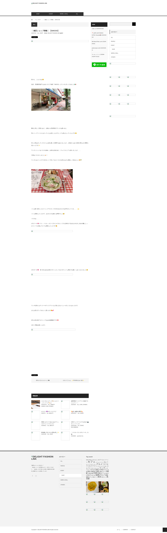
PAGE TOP (165, 530)
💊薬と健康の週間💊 (77, 411)
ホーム (118, 529)
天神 (95, 473)
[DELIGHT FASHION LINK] (39, 3)
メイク (97, 468)
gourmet (79, 436)
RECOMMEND (74, 427)
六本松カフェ (103, 469)
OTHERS (51, 406)
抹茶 (106, 473)
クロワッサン (93, 464)
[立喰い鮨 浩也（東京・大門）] (97, 496)
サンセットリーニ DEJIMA (98, 54)
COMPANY (125, 529)
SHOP (37, 14)
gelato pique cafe (96, 48)
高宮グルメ (103, 477)
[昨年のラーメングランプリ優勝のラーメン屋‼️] (114, 98)
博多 (88, 471)
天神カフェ (101, 473)
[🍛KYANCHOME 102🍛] (122, 80)
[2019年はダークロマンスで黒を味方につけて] (89, 496)
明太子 (89, 475)
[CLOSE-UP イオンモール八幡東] (89, 512)
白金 (94, 475)
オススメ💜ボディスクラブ (48, 411)
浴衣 (92, 475)
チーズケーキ (99, 466)
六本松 (96, 470)
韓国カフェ (94, 477)
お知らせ (94, 28)
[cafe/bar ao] (89, 504)
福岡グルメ (100, 475)
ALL (77, 14)
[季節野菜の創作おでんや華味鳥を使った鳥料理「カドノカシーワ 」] (122, 89)
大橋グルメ (102, 471)
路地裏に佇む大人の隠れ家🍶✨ (50, 432)
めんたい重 (97, 459)
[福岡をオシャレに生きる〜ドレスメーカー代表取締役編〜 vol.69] (105, 504)
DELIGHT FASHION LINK (43, 529)
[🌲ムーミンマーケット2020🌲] (97, 504)
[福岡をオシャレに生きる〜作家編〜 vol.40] (131, 107)
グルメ (99, 464)
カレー (106, 462)
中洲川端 (92, 469)
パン (89, 468)
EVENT (51, 14)
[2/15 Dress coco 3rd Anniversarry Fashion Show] (122, 107)
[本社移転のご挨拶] (105, 496)
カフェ (91, 461)
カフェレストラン (99, 462)
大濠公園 (90, 473)
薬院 (106, 475)
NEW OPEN (88, 459)
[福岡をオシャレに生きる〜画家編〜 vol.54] (131, 89)
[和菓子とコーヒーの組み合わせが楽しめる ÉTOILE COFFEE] (97, 512)
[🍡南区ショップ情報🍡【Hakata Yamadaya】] (131, 98)
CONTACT (133, 529)
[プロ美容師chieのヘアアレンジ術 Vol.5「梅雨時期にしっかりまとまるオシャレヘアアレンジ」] (114, 89)
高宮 (99, 477)
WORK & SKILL (64, 14)
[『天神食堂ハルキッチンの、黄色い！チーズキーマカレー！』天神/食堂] (97, 487)
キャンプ (88, 464)
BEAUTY (51, 413)
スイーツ (92, 466)
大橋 (97, 471)
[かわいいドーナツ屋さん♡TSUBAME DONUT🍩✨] (131, 80)
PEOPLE (113, 41)
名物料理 (92, 471)
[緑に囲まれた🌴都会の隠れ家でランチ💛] (122, 98)
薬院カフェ (89, 477)
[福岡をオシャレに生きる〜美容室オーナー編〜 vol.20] (114, 107)
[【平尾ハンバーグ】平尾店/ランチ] (114, 80)
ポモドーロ (93, 468)
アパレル (102, 459)
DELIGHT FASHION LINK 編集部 (55, 33)
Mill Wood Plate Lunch (97, 41)
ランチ (102, 468)
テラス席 (104, 466)
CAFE (47, 406)
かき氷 (93, 459)
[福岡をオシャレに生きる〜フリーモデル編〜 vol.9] (123, 69)
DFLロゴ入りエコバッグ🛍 (42, 380)
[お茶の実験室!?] (105, 512)
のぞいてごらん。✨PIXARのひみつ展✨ (73, 380)
